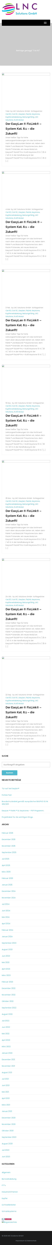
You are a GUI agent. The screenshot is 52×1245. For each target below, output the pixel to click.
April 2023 (6, 969)
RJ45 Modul (19, 120)
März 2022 (6, 1046)
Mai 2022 (5, 1033)
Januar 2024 (7, 936)
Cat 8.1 (8, 114)
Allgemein (6, 1172)
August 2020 (7, 1143)
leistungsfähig (28, 117)
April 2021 (6, 1098)
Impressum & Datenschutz (26, 1241)
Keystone (36, 114)
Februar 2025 (7, 878)
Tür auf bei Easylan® (10, 788)
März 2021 (6, 1105)
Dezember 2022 (8, 988)
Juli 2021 (5, 1079)
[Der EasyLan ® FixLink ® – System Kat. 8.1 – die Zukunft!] (26, 188)
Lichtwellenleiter (9, 1205)
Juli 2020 (5, 1150)
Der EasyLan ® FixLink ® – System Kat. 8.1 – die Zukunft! (24, 226)
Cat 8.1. (15, 114)
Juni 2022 (6, 1027)
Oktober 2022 (7, 1001)
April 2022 (6, 1040)
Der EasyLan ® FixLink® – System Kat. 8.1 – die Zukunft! (23, 128)
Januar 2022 (7, 1053)
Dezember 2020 (9, 1118)
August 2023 (7, 949)
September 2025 (9, 852)
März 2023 (6, 975)
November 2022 (8, 995)
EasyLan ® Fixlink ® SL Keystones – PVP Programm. (23, 810)
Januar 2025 (7, 885)
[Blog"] (9, 1222)
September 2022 (9, 1008)
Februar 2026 (7, 833)
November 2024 (9, 897)
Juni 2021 (5, 1085)
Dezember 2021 (8, 1059)
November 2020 (9, 1124)
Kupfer (4, 1198)
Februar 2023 (7, 982)
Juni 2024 (6, 910)
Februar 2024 (7, 930)
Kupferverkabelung (14, 117)
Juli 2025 (5, 859)
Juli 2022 (5, 1020)
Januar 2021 (7, 1111)
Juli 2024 (5, 904)
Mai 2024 (6, 917)
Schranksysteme (9, 1211)
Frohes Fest (7, 795)
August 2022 (7, 1014)
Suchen (9, 773)
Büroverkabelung (9, 1179)
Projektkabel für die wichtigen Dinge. (17, 817)
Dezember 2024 (9, 891)
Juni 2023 (6, 956)
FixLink (28, 114)
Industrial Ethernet (10, 1192)
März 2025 (6, 872)
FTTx (4, 1185)
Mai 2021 (5, 1092)
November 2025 (8, 846)
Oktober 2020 (8, 1130)
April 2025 (6, 865)
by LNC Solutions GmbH (20, 111)
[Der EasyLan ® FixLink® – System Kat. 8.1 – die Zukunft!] (26, 90)
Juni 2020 (6, 1156)
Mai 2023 (5, 962)
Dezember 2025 (8, 839)
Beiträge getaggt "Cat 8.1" (28, 50)
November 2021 (8, 1066)
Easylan (22, 114)
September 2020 (9, 1137)
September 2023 (9, 943)
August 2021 (7, 1072)
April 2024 (6, 923)
